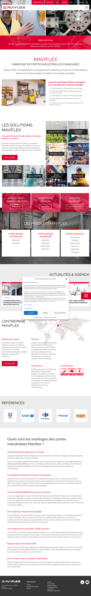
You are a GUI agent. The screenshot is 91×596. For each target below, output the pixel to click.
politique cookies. (58, 298)
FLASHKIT (75, 252)
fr (4, 3)
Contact (69, 2)
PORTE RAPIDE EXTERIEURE (16, 235)
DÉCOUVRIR (9, 157)
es (14, 3)
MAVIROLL (45, 240)
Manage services (28, 308)
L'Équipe (29, 588)
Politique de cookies (38, 317)
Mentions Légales (51, 585)
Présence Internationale (33, 586)
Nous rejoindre (79, 2)
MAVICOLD (45, 249)
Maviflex (29, 584)
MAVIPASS (16, 243)
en (7, 3)
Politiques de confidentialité (50, 317)
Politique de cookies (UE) (53, 590)
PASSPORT (75, 249)
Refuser (45, 313)
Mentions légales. (28, 304)
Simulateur (49, 2)
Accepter (30, 313)
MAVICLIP (75, 246)
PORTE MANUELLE (75, 233)
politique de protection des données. (46, 301)
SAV (57, 2)
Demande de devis (38, 2)
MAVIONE (45, 243)
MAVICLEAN (45, 246)
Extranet (64, 2)
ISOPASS (75, 240)
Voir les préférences (60, 313)
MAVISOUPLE (75, 243)
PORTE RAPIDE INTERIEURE (45, 235)
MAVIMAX (16, 240)
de (11, 3)
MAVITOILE (75, 237)
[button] (66, 279)
